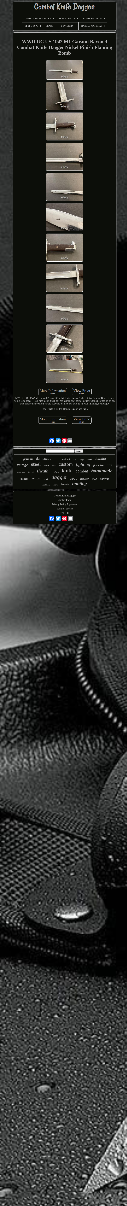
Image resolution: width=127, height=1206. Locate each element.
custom (66, 464)
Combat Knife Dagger (65, 495)
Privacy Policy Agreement (64, 504)
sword (56, 460)
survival (104, 478)
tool (74, 460)
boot (73, 478)
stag (53, 466)
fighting (83, 464)
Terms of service (65, 508)
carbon (55, 472)
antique (81, 459)
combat (82, 471)
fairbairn (98, 465)
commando (21, 473)
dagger (59, 477)
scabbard (46, 485)
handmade (101, 470)
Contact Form (64, 500)
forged (31, 472)
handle (100, 459)
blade (65, 458)
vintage (22, 465)
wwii (46, 479)
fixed (94, 479)
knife (67, 470)
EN (62, 513)
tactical (36, 478)
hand (46, 465)
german (28, 459)
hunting (79, 483)
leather (84, 478)
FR (67, 513)
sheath (43, 471)
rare (109, 465)
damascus (43, 458)
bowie (65, 484)
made (90, 459)
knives (55, 485)
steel (36, 464)
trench (24, 478)
